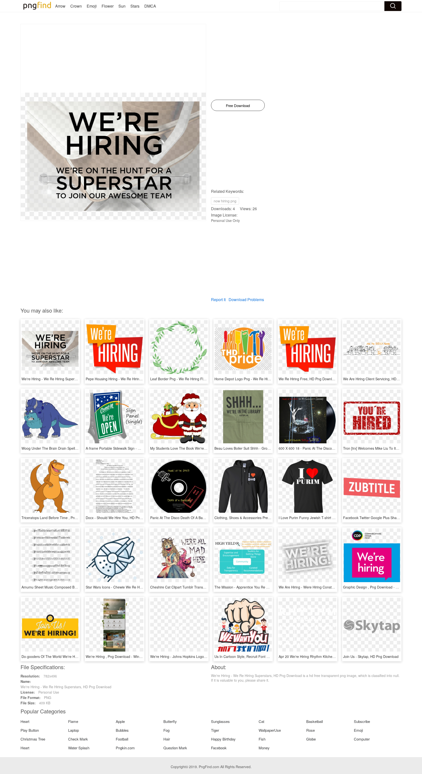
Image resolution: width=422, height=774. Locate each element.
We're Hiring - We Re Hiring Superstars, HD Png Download (66, 378)
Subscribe (362, 721)
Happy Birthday (223, 738)
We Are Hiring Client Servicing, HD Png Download (381, 378)
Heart (25, 721)
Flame (73, 721)
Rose (310, 730)
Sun (122, 6)
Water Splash (78, 747)
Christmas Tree (33, 738)
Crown (76, 6)
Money (264, 747)
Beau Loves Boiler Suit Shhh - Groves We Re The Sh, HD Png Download (270, 448)
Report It (218, 299)
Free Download (238, 105)
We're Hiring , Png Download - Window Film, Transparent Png (133, 656)
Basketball (314, 721)
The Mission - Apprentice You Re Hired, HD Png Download (259, 587)
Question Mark (175, 747)
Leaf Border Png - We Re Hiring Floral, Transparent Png (193, 378)
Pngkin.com (125, 747)
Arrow (60, 6)
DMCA (150, 6)
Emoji (92, 6)
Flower (108, 6)
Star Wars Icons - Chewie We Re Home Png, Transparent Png (133, 587)
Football (122, 738)
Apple (120, 721)
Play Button (30, 730)
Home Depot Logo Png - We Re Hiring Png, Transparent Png (261, 378)
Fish (262, 738)
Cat (261, 721)
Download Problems (246, 299)
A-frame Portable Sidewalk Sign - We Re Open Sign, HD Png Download (141, 448)
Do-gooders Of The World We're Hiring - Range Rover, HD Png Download (78, 656)
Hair (166, 738)
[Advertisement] (113, 58)
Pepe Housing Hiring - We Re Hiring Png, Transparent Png (131, 378)
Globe (311, 738)
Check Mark (78, 738)
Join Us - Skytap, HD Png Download (371, 656)
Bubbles (122, 730)
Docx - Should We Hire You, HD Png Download (122, 517)
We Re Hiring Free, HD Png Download (308, 378)
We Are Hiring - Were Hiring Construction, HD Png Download (325, 587)
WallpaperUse (270, 730)
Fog (166, 730)
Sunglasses (220, 721)
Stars (134, 6)
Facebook (219, 747)
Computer (362, 738)
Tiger (215, 730)
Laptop (73, 730)
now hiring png (225, 200)
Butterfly (170, 721)
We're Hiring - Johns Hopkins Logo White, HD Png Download (197, 656)
